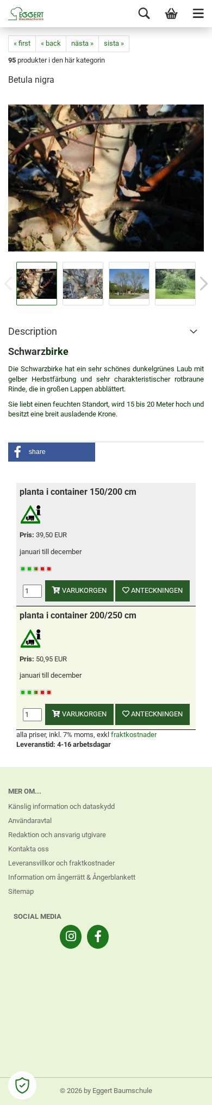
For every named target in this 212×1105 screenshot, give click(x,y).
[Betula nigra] (106, 177)
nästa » (82, 43)
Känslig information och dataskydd (61, 806)
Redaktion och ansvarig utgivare (57, 835)
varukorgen (83, 590)
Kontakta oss (28, 849)
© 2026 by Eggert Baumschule (106, 1090)
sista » (114, 43)
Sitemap (21, 891)
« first (22, 43)
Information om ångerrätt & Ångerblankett (71, 877)
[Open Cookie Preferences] (22, 1085)
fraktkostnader (134, 734)
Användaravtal (30, 821)
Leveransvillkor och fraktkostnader (61, 863)
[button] (51, 452)
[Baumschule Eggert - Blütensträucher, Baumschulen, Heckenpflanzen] (21, 13)
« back (51, 43)
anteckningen (156, 590)
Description (32, 331)
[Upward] (182, 1088)
